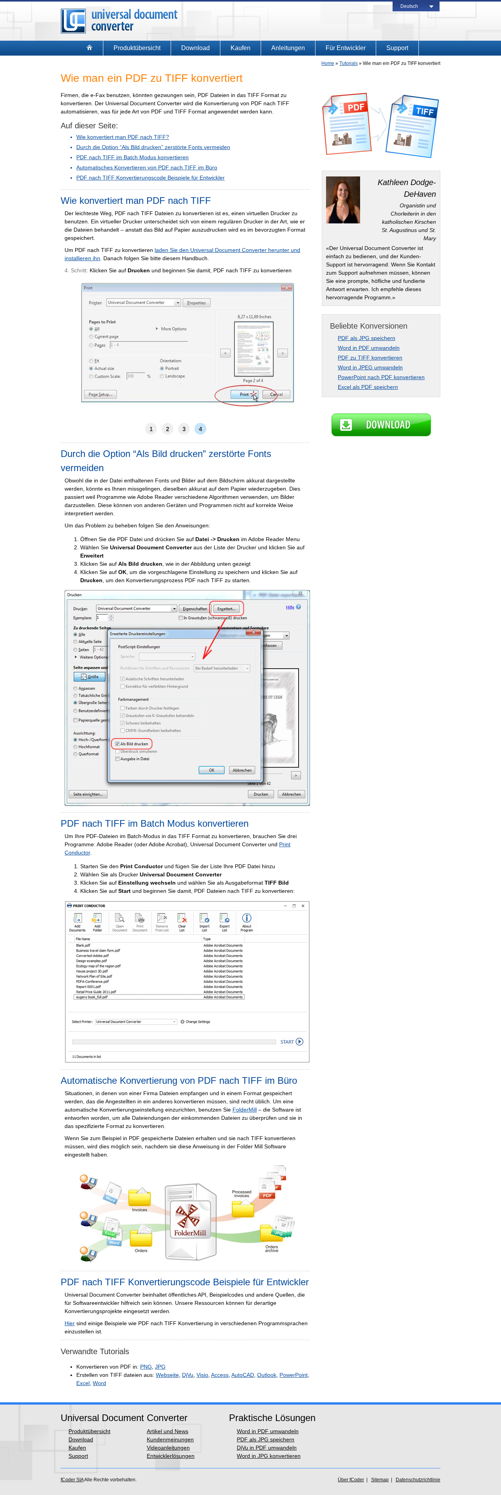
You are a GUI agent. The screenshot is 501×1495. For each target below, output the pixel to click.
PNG (146, 1367)
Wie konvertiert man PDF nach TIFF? (122, 137)
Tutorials (348, 63)
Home (327, 63)
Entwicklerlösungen (171, 1456)
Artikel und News (167, 1431)
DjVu (187, 1375)
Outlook (266, 1375)
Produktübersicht (137, 48)
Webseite (167, 1375)
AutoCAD (242, 1375)
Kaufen (240, 48)
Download (195, 48)
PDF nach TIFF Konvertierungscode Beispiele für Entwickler (150, 178)
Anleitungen (288, 48)
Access (220, 1375)
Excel (83, 1383)
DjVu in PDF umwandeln (267, 1448)
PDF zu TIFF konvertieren (370, 357)
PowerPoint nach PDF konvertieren (381, 377)
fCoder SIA (72, 1479)
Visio (202, 1375)
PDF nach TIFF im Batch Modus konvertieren (132, 157)
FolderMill (244, 1109)
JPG (160, 1367)
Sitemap (380, 1479)
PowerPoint (293, 1375)
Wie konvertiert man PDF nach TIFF (136, 200)
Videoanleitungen (168, 1448)
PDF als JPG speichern (366, 338)
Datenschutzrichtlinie (418, 1479)
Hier (70, 1323)
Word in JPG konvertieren (269, 1456)
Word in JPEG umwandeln (370, 367)
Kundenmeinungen (170, 1439)
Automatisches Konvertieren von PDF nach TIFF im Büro (146, 167)
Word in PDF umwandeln (369, 348)
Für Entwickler (346, 48)
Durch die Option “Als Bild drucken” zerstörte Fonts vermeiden (153, 147)
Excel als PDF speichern (368, 387)
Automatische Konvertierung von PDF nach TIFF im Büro (179, 1080)
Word (99, 1383)
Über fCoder (351, 1479)
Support (397, 48)
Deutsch (409, 6)
